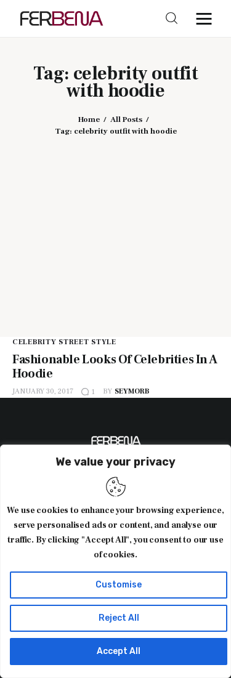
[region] (115, 561)
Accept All (118, 651)
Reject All (119, 618)
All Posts (126, 119)
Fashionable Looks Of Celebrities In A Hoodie (114, 367)
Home (89, 119)
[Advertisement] (115, 227)
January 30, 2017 (42, 391)
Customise (118, 584)
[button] (207, 18)
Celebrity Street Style (64, 342)
